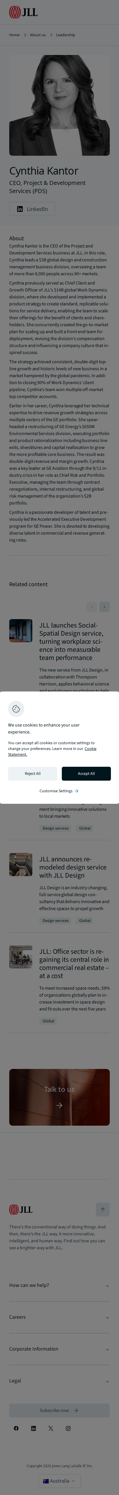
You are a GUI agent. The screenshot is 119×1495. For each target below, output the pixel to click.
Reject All (33, 774)
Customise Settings (59, 791)
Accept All (86, 774)
